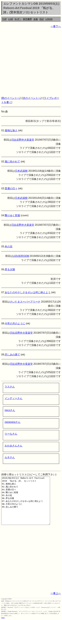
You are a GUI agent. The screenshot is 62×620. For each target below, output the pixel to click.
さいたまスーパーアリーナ (25, 301)
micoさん (10, 410)
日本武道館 (21, 170)
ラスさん (10, 386)
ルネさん (10, 457)
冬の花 (8, 246)
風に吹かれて (12, 161)
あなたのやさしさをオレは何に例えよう (28, 292)
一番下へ (56, 26)
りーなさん (11, 433)
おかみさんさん (13, 445)
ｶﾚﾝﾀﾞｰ (18, 19)
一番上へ (56, 593)
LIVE (10, 19)
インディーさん (13, 398)
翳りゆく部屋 (12, 215)
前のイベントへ (11, 98)
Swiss (3, 617)
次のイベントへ (32, 98)
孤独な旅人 (11, 130)
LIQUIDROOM (21, 256)
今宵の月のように (15, 323)
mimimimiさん (13, 422)
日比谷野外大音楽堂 (22, 139)
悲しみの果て (12, 354)
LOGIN (48, 19)
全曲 (35, 19)
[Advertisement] (31, 62)
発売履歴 (27, 19)
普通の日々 (11, 188)
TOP (4, 19)
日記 (41, 19)
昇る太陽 (10, 269)
